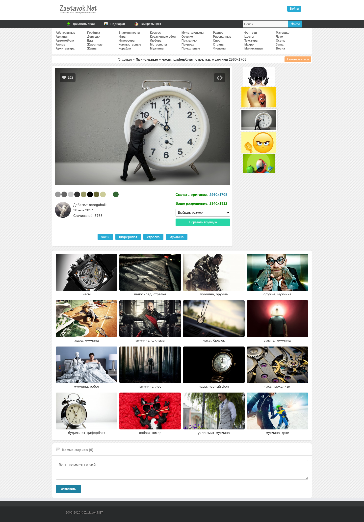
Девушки (93, 36)
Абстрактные (65, 32)
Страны (218, 44)
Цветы (249, 36)
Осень (280, 40)
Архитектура (65, 48)
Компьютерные (130, 44)
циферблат (128, 237)
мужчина (177, 237)
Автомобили (65, 40)
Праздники (189, 40)
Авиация (62, 36)
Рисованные (222, 36)
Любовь (155, 40)
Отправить (68, 488)
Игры (122, 36)
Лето (279, 36)
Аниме (60, 44)
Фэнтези (250, 32)
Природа (188, 44)
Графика (93, 32)
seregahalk (97, 205)
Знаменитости (129, 32)
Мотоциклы (158, 44)
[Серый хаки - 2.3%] (96, 194)
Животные (95, 44)
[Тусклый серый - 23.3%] (64, 194)
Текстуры (251, 40)
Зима (280, 44)
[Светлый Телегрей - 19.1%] (71, 194)
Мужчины (157, 48)
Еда (90, 40)
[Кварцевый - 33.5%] (58, 194)
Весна (280, 48)
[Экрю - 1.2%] (103, 194)
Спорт (217, 40)
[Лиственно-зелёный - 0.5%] (116, 194)
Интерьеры (127, 40)
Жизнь (92, 48)
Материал (283, 32)
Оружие (187, 36)
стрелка (153, 237)
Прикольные (191, 48)
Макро (249, 44)
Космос (155, 32)
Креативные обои (163, 36)
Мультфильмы (193, 32)
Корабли (125, 48)
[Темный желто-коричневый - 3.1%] (83, 194)
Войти (294, 8)
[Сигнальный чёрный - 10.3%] (77, 194)
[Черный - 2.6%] (90, 194)
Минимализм (253, 48)
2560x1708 (218, 195)
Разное (218, 32)
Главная (125, 59)
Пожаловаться (298, 59)
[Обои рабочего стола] (78, 15)
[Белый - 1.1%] (109, 194)
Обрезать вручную (203, 222)
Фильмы (219, 48)
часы (105, 237)
